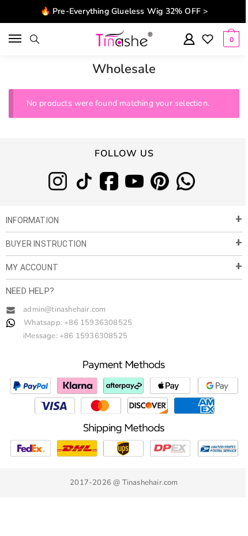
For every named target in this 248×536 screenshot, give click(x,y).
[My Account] (189, 40)
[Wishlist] (207, 40)
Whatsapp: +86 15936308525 (78, 322)
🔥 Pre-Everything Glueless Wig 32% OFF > (124, 11)
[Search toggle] (34, 39)
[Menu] (16, 39)
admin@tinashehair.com (63, 309)
